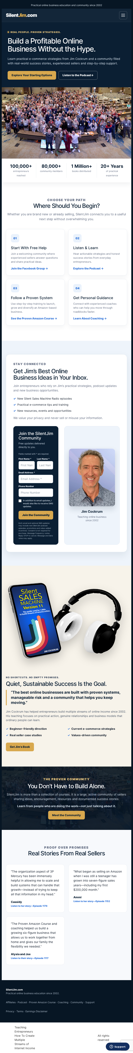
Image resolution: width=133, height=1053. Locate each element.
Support (90, 1002)
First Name (25, 459)
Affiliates (11, 1002)
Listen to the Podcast (78, 75)
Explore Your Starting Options (32, 75)
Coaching (63, 1002)
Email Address (27, 473)
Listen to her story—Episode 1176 (29, 905)
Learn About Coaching (90, 318)
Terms (19, 1011)
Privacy (10, 1011)
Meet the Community (66, 815)
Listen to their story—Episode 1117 (29, 958)
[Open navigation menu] (123, 15)
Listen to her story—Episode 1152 (91, 901)
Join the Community (36, 515)
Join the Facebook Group (29, 268)
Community (76, 1002)
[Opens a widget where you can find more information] (118, 1047)
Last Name (43, 459)
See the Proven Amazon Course (34, 318)
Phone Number (26, 486)
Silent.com (21, 15)
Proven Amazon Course (42, 1002)
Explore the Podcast (88, 268)
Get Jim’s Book (20, 746)
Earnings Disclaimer (36, 1011)
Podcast (22, 1002)
